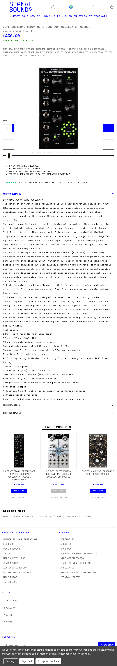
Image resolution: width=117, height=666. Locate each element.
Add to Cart (19, 491)
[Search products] (53, 7)
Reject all (27, 661)
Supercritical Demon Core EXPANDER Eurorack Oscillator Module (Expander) (19, 475)
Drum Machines (12, 563)
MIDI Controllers (14, 558)
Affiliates (67, 567)
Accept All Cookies (48, 661)
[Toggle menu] (4, 7)
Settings (10, 661)
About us (65, 544)
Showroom (65, 548)
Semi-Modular (11, 548)
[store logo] (20, 7)
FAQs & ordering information (79, 553)
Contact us (67, 539)
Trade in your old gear (75, 563)
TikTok (8, 622)
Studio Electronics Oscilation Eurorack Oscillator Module (59, 474)
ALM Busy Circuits (15, 567)
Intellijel (10, 581)
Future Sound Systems (17, 572)
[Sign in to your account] (93, 6)
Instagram (10, 600)
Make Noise (10, 577)
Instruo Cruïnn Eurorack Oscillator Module (98, 473)
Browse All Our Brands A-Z (20, 539)
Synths (7, 553)
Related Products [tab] (56, 427)
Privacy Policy (70, 577)
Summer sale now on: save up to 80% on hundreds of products (58, 16)
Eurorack (8, 544)
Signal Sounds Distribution (78, 572)
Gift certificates (72, 558)
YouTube (9, 614)
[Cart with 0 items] (111, 6)
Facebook (9, 607)
